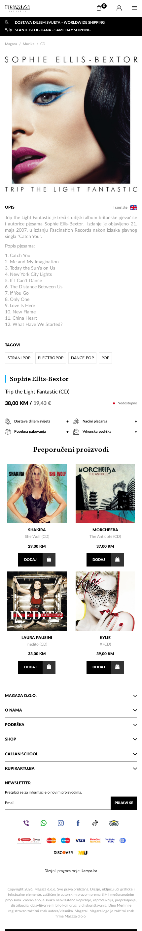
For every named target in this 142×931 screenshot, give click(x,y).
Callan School (21, 754)
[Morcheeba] (105, 493)
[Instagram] (61, 823)
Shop (10, 739)
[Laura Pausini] (37, 601)
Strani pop (19, 358)
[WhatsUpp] (44, 823)
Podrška (14, 725)
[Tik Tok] (95, 823)
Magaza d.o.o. (21, 696)
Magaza (11, 44)
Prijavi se (124, 803)
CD (42, 44)
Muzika (28, 44)
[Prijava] (119, 8)
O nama (13, 710)
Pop (105, 358)
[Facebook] (78, 823)
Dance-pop (82, 358)
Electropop (50, 358)
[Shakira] (37, 493)
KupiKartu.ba (20, 769)
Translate (120, 207)
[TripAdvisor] (114, 823)
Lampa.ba (89, 871)
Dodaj (30, 560)
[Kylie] (105, 601)
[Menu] (134, 8)
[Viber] (26, 823)
